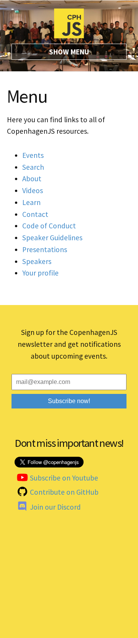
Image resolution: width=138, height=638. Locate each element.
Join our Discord (55, 507)
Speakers (36, 261)
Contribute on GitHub (64, 492)
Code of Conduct (49, 225)
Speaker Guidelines (52, 237)
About (31, 178)
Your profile (40, 272)
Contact (35, 214)
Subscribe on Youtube (64, 477)
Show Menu (69, 51)
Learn (31, 202)
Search (33, 167)
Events (33, 155)
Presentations (44, 249)
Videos (32, 190)
